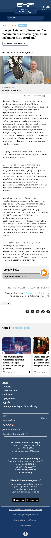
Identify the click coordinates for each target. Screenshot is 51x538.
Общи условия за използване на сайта (25, 509)
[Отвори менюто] (3, 8)
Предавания (9, 398)
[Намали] (47, 96)
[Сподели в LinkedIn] (38, 312)
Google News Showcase (37, 293)
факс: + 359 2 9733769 (25, 467)
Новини (6, 386)
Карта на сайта (25, 526)
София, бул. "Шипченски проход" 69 (25, 461)
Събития (7, 394)
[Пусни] (44, 272)
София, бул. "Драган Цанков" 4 (25, 445)
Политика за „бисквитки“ (25, 520)
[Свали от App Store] (19, 500)
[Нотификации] (44, 8)
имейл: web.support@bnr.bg (25, 451)
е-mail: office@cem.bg (25, 470)
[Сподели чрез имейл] (48, 312)
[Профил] (48, 8)
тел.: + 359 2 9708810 (25, 464)
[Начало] (25, 5)
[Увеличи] (43, 96)
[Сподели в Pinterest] (43, 312)
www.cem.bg (25, 472)
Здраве (6, 402)
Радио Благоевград (17, 44)
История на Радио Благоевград (19, 406)
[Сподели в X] (32, 312)
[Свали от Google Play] (32, 500)
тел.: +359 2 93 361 (25, 448)
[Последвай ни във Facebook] (25, 533)
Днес (5, 382)
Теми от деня (9, 25)
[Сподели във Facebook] (27, 312)
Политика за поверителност (25, 515)
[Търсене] (42, 17)
